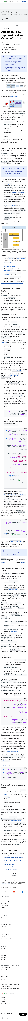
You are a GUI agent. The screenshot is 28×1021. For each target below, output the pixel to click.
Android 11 (3, 961)
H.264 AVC (3, 562)
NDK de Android (4, 976)
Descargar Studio (5, 974)
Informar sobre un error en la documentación (10, 984)
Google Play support (5, 986)
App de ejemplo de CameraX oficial (12, 860)
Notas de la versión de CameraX (12, 867)
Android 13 (3, 957)
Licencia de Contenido (5, 883)
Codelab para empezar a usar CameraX (13, 857)
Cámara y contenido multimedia (8, 924)
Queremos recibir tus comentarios (12, 67)
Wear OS (3, 936)
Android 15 (3, 953)
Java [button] (10, 765)
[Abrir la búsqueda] (17, 1)
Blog (2, 909)
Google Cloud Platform (6, 1003)
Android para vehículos (6, 940)
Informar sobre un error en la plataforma (9, 982)
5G (1, 928)
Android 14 (3, 955)
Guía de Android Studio (6, 967)
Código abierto (4, 905)
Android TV (3, 943)
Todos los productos (6, 1006)
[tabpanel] (14, 773)
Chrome (3, 999)
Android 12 (3, 959)
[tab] (4, 765)
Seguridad (3, 903)
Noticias (3, 907)
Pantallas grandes (5, 934)
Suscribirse (24, 1014)
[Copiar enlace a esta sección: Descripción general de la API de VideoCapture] (13, 151)
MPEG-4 (23, 562)
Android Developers (5, 24)
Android (3, 899)
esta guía (16, 543)
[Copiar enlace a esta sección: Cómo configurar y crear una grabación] (10, 570)
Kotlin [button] (4, 765)
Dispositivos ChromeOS (6, 938)
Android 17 (3, 948)
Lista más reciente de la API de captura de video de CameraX (14, 863)
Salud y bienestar (4, 922)
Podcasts (3, 912)
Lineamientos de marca (17, 1010)
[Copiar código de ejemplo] (26, 410)
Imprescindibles (14, 24)
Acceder (24, 1)
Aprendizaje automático (6, 919)
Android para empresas (6, 901)
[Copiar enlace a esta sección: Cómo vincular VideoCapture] (20, 315)
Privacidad (3, 926)
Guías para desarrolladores (7, 969)
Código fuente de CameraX (10, 869)
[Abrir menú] (2, 1)
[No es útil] (14, 29)
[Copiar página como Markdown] (18, 38)
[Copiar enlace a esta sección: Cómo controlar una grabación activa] (7, 787)
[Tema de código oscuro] (24, 410)
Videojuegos (3, 917)
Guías (17, 25)
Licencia (9, 1010)
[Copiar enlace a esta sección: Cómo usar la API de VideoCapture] (9, 291)
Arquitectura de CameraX (17, 192)
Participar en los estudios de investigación (10, 988)
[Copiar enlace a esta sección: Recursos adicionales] (18, 850)
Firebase (3, 1001)
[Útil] (11, 29)
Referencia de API (5, 972)
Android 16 (3, 951)
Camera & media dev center (9, 6)
